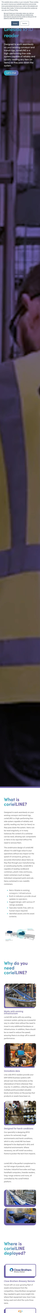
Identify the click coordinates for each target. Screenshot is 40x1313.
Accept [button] (15, 23)
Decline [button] (24, 23)
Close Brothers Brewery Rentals (19, 1281)
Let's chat (11, 72)
